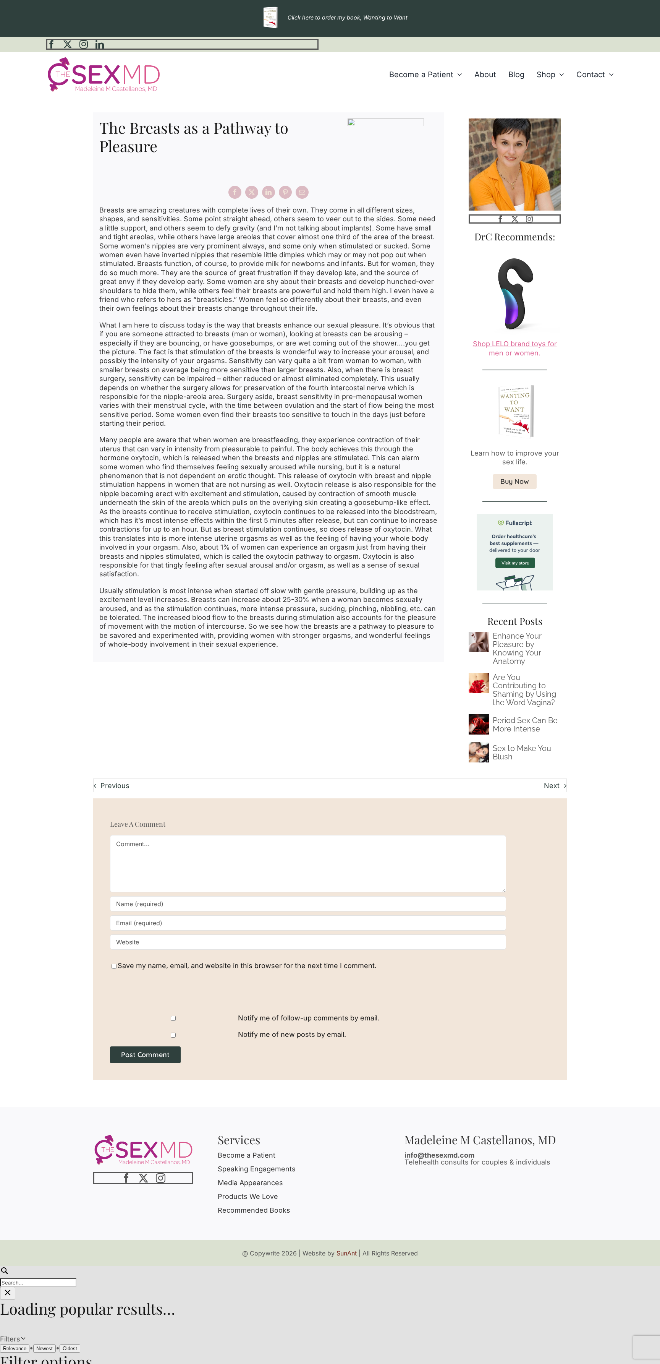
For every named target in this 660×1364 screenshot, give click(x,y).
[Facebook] (234, 192)
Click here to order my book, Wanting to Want (348, 17)
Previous (114, 786)
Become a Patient (246, 1155)
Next (552, 786)
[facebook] (51, 44)
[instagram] (83, 44)
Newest (44, 1348)
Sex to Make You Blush (522, 752)
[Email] (302, 192)
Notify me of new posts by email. (292, 1034)
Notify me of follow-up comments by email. (308, 1018)
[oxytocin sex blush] (479, 745)
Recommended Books (254, 1210)
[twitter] (67, 44)
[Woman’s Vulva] (479, 676)
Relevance (14, 1348)
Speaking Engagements (257, 1169)
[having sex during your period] (479, 718)
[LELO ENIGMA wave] (515, 251)
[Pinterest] (285, 192)
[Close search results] (7, 1293)
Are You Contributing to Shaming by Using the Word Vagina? (524, 690)
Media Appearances (250, 1183)
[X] (251, 192)
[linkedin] (99, 44)
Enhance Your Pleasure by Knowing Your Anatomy (517, 648)
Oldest (70, 1348)
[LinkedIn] (268, 192)
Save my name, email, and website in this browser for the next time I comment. (247, 966)
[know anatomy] (479, 635)
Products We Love (248, 1196)
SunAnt (346, 1253)
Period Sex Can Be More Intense (525, 724)
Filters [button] (22, 1339)
